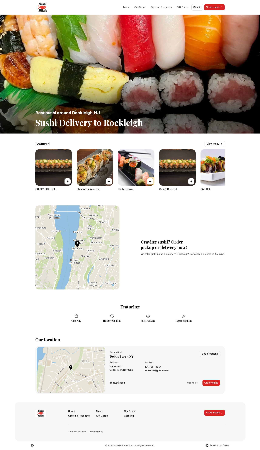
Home (71, 411)
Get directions (210, 353)
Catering (129, 415)
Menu (126, 7)
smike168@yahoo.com (157, 370)
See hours (192, 382)
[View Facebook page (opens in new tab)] (32, 445)
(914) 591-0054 (153, 366)
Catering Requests (161, 7)
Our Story (140, 7)
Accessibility (96, 431)
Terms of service (77, 431)
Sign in (197, 7)
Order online (211, 382)
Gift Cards (183, 7)
